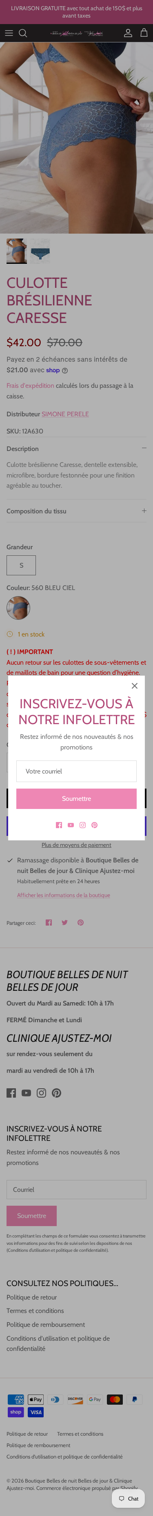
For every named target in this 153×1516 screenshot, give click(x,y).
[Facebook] (59, 825)
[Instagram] (83, 825)
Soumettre (76, 798)
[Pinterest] (94, 825)
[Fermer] (135, 686)
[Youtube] (71, 825)
